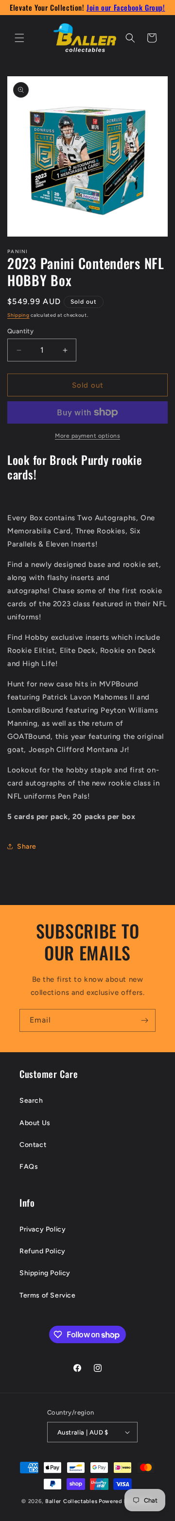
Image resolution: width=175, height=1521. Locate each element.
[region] (87, 7)
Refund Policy (42, 1251)
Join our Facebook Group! (126, 7)
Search (31, 1100)
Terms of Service (47, 1295)
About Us (35, 1123)
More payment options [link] (87, 435)
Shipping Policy (44, 1273)
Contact (32, 1145)
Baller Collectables (71, 1501)
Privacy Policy (42, 1229)
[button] (19, 38)
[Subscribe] (144, 1020)
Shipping (18, 315)
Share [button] (26, 846)
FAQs (28, 1166)
